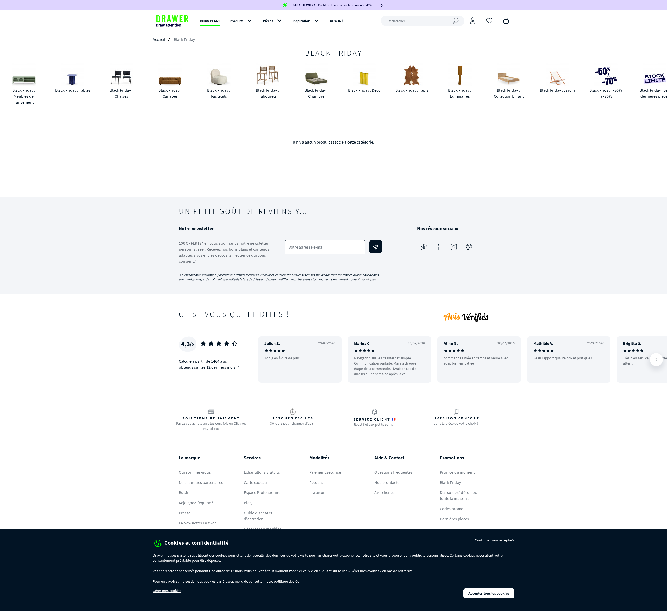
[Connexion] (472, 21)
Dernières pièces (454, 518)
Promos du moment (457, 472)
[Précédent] (268, 359)
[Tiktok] (423, 246)
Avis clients (384, 492)
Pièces (268, 20)
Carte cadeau (255, 482)
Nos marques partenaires (201, 482)
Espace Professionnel (262, 492)
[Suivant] (656, 359)
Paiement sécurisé (325, 472)
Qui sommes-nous (195, 472)
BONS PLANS (210, 20)
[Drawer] (172, 20)
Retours (316, 482)
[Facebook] (438, 246)
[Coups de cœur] (489, 20)
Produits (236, 20)
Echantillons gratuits (262, 472)
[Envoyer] (375, 246)
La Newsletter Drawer (197, 523)
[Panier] (506, 20)
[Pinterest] (468, 246)
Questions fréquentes (393, 472)
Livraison (317, 492)
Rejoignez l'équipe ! (196, 502)
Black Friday (450, 482)
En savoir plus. (367, 279)
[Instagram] (453, 246)
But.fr (184, 492)
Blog (248, 502)
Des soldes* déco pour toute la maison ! (459, 495)
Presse (184, 512)
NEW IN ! (336, 20)
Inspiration (301, 20)
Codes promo (452, 508)
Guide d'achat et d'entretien (258, 515)
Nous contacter (387, 482)
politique (281, 581)
